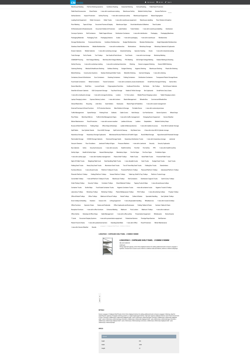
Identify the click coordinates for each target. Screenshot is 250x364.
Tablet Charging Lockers (167, 95)
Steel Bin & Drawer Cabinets (79, 90)
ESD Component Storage (99, 90)
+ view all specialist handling (132, 201)
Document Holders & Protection (105, 29)
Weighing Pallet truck (94, 161)
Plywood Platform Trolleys (149, 170)
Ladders (138, 121)
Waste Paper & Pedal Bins (135, 104)
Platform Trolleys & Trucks (109, 170)
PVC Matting (129, 60)
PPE (154, 148)
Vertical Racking (141, 7)
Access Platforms (160, 11)
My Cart (161, 2)
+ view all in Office (132, 223)
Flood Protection (92, 121)
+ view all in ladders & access (149, 126)
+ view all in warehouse (148, 37)
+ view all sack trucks (91, 170)
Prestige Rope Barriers (148, 218)
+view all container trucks (144, 187)
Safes (84, 148)
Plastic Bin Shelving (171, 68)
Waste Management (130, 99)
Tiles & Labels (156, 24)
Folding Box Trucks (150, 165)
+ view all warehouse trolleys (160, 183)
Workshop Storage (145, 46)
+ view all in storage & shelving (103, 95)
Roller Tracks (108, 20)
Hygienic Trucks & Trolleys (164, 187)
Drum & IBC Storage (104, 130)
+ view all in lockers (114, 99)
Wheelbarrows (149, 201)
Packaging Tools (92, 37)
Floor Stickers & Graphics (163, 20)
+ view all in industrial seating (165, 51)
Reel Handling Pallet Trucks (112, 161)
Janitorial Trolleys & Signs (107, 143)
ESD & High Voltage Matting (144, 60)
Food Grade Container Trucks (105, 187)
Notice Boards (169, 214)
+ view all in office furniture (95, 209)
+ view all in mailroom (162, 209)
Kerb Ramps (135, 112)
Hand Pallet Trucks (147, 156)
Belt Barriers (162, 218)
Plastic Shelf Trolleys (120, 156)
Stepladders (148, 121)
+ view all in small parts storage (80, 95)
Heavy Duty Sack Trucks (94, 165)
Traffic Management (77, 112)
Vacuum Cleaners (76, 143)
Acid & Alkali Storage (147, 134)
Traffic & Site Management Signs (106, 117)
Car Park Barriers (148, 112)
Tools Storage (75, 55)
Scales (118, 37)
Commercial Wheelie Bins (159, 99)
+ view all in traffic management (130, 117)
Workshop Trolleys (92, 192)
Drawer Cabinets (76, 51)
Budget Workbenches (129, 42)
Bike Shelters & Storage (121, 108)
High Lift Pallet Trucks (77, 161)
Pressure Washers (123, 143)
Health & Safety (126, 148)
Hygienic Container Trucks (125, 187)
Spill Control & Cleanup (120, 130)
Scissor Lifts (102, 201)
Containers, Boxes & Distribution (81, 77)
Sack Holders (109, 104)
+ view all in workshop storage (107, 51)
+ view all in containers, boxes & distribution (131, 82)
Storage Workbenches (78, 42)
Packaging (154, 33)
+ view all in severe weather (109, 121)
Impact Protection (89, 15)
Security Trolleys (93, 183)
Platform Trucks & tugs (158, 174)
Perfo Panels (87, 55)
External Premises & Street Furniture (82, 108)
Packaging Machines (167, 33)
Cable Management (107, 214)
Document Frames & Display (104, 24)
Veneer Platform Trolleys (117, 174)
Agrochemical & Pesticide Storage (167, 134)
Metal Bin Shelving (129, 73)
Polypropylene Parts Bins (115, 86)
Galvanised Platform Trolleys (170, 170)
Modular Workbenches (147, 42)
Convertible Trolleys (77, 179)
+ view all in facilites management (99, 156)
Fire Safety (146, 148)
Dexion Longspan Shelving (146, 64)
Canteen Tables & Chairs (162, 205)
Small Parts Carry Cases (164, 90)
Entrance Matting (112, 209)
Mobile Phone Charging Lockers (147, 95)
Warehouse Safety (129, 11)
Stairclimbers (164, 165)
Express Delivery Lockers (97, 99)
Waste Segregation (157, 15)
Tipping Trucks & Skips (141, 183)
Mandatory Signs (122, 152)
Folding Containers (129, 77)
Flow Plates (74, 117)
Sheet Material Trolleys (123, 183)
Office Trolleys (92, 196)
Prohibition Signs (160, 152)
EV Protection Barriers (104, 108)
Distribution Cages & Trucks (149, 179)
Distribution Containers (123, 33)
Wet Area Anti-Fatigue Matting (112, 60)
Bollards (114, 112)
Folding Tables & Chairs (145, 205)
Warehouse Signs (121, 24)
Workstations (132, 46)
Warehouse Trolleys (118, 179)
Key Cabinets (75, 148)
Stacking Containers (114, 77)
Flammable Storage (77, 139)
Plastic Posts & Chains (78, 223)
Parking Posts (104, 112)
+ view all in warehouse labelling (152, 29)
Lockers (118, 95)
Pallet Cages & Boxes (105, 33)
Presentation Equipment (142, 214)
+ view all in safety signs (78, 156)
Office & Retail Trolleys (78, 196)
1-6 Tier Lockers (129, 95)
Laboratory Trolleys (77, 192)
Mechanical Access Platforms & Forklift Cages (123, 134)
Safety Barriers (76, 15)
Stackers (92, 201)
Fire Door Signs (147, 152)
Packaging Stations (107, 37)
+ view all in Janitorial (139, 143)
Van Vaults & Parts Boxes (114, 55)
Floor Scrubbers (90, 143)
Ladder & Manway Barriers (129, 126)
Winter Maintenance (77, 121)
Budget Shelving (127, 68)
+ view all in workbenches (116, 46)
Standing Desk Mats (117, 223)
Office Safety (75, 214)
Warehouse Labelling (146, 20)
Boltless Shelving (113, 68)
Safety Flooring (103, 15)
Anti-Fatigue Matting (93, 60)
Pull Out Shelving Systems (95, 7)
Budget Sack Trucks (158, 161)
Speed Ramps (91, 112)
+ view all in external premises (155, 108)
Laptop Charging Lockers (78, 99)
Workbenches (163, 37)
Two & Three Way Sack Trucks (132, 165)
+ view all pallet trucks (131, 161)
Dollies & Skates (137, 196)
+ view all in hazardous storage (156, 139)
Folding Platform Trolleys (98, 174)
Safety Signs (75, 152)
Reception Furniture (77, 209)
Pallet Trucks (134, 156)
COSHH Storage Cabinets (94, 139)
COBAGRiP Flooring (77, 60)
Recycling (89, 104)
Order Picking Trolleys (77, 183)
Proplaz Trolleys (173, 192)
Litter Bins (99, 104)
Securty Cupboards (164, 143)
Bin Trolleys (156, 86)
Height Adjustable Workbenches (167, 42)
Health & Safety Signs (89, 152)
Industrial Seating (125, 51)
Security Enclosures (96, 148)
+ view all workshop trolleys (156, 192)
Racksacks (120, 104)
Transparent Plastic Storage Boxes (167, 77)
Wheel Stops (174, 112)
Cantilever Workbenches (112, 42)
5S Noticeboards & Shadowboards (81, 29)
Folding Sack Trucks (77, 165)
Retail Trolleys (124, 196)
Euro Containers (99, 77)
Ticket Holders (134, 29)
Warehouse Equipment (140, 15)
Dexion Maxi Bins (76, 86)
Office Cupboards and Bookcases (124, 205)
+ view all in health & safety (167, 148)
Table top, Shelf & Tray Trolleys (138, 174)
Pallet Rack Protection (156, 7)
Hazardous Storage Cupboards (96, 134)
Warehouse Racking (77, 7)
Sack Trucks (145, 161)
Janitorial (172, 139)
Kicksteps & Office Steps (90, 214)
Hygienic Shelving (140, 68)
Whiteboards (158, 214)
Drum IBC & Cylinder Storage (170, 126)
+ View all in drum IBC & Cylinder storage (156, 130)
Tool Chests (128, 55)
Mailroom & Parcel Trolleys (109, 196)
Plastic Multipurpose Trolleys (125, 192)
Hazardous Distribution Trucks (134, 139)
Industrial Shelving (127, 7)
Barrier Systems (162, 112)
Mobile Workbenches (99, 46)
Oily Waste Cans (136, 130)
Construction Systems (90, 73)
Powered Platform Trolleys (129, 170)
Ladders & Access (126, 121)
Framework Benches (94, 42)
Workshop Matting (159, 55)
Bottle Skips (88, 187)
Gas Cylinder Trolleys (167, 196)
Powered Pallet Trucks (163, 156)
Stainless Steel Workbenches (80, 46)
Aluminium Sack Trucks (112, 165)
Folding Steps (94, 126)
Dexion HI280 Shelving (165, 64)
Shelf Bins (88, 86)
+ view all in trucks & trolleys (165, 201)
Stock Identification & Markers (139, 24)
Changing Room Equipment (151, 117)
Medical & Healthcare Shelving (95, 68)
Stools (151, 51)
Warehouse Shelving (155, 68)
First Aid (136, 148)
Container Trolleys (107, 183)
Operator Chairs (89, 205)
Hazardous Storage (77, 134)
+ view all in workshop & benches (116, 64)
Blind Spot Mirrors (87, 117)
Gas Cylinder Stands (88, 130)
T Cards (73, 218)
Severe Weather (168, 117)
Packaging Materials (77, 37)
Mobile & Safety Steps (145, 11)
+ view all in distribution (140, 33)
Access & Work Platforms (79, 126)
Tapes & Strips (87, 24)
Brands (94, 227)
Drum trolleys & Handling (78, 201)
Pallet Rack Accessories (78, 11)
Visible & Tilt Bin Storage (133, 90)
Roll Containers (91, 33)
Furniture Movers (76, 170)
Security (151, 143)
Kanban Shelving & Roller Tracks (111, 73)
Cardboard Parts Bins (133, 86)
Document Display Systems (87, 218)
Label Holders (123, 29)
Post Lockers (134, 209)
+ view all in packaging (130, 37)
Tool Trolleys (99, 55)
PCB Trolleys (141, 192)
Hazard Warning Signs (106, 152)
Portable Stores (137, 108)
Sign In (169, 2)
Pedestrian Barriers (132, 218)
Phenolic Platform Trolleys (79, 174)
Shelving (132, 64)
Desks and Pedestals (103, 205)
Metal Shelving (75, 73)
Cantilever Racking (112, 7)
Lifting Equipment (115, 201)
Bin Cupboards (148, 90)
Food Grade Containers (78, 82)
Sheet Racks (93, 11)
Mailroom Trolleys (147, 209)
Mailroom (124, 209)
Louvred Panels (99, 86)
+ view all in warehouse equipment (125, 20)
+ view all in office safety (124, 214)
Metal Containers (94, 82)
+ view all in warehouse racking (110, 11)
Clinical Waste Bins (77, 104)
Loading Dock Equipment (78, 20)
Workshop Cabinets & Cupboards (164, 46)
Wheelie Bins (144, 99)
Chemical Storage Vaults (113, 139)
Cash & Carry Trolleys (167, 179)
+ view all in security (112, 148)
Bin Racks (146, 86)
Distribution (169, 29)
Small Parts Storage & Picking (157, 82)
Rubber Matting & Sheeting (165, 60)
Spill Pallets (74, 130)
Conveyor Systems (77, 33)
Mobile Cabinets (90, 51)
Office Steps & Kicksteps (109, 126)
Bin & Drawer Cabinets (170, 86)
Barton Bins (173, 82)
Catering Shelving (76, 68)
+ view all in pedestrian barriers (97, 223)
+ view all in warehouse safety (121, 15)
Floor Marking (75, 24)
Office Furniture (76, 205)
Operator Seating (139, 51)
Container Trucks (76, 187)
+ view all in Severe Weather (79, 227)
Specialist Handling (151, 196)
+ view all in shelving (159, 73)
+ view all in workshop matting (93, 64)
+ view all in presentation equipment (111, 218)
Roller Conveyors (95, 20)
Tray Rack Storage (116, 90)
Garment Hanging (144, 73)
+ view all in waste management (156, 104)
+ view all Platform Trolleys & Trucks (98, 179)
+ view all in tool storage (143, 55)
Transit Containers (108, 82)
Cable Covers (124, 112)
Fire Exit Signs (135, 152)
